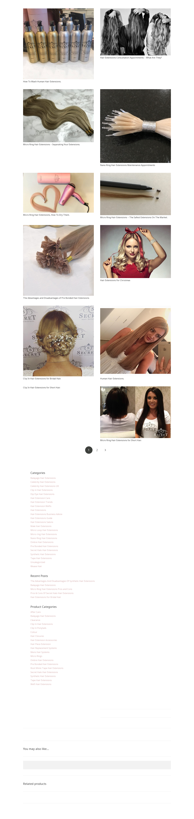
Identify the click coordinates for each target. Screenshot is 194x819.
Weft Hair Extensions (40, 684)
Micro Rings (36, 656)
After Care (35, 612)
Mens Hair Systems (39, 652)
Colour (33, 632)
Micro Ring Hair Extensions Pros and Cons (51, 589)
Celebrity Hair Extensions (42, 482)
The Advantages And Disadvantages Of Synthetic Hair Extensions (62, 581)
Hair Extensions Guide (41, 518)
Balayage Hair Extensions (43, 478)
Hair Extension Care (40, 498)
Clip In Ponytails (38, 628)
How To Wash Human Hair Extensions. (42, 81)
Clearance (35, 620)
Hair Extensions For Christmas (115, 280)
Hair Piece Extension (40, 644)
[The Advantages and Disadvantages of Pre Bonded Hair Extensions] (58, 226)
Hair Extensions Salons (41, 522)
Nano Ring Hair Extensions (43, 538)
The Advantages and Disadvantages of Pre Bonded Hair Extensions (56, 298)
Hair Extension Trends (41, 502)
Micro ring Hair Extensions (43, 534)
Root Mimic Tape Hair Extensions (46, 668)
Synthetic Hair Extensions (43, 554)
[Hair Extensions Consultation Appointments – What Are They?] (135, 10)
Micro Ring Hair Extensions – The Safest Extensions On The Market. (133, 217)
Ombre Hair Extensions (41, 542)
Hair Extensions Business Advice (46, 514)
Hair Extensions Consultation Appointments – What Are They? (131, 57)
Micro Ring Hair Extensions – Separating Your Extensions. (51, 144)
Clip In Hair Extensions (41, 624)
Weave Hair (36, 566)
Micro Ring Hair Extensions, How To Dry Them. (46, 214)
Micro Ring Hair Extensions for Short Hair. (120, 440)
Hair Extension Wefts (40, 506)
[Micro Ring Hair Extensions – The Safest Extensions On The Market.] (135, 174)
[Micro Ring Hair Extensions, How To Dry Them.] (58, 174)
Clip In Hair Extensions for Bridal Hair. (42, 378)
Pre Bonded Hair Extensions (44, 546)
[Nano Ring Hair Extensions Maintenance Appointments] (135, 90)
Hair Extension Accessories (43, 640)
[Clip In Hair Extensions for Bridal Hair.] (58, 307)
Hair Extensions (38, 510)
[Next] (105, 450)
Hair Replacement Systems (43, 648)
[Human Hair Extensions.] (135, 307)
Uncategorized (37, 562)
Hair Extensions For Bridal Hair (45, 597)
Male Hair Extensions (40, 526)
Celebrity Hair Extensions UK (44, 486)
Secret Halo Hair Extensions (44, 550)
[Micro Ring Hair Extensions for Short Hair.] (135, 387)
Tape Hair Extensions (41, 558)
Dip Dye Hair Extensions (42, 494)
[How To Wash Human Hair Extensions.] (58, 10)
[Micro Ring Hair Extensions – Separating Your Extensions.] (58, 90)
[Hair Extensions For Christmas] (135, 226)
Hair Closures (37, 636)
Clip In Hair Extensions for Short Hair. (41, 387)
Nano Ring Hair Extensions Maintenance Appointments (127, 165)
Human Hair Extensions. (112, 378)
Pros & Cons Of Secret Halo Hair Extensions (52, 593)
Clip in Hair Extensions (41, 490)
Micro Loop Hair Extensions (44, 530)
